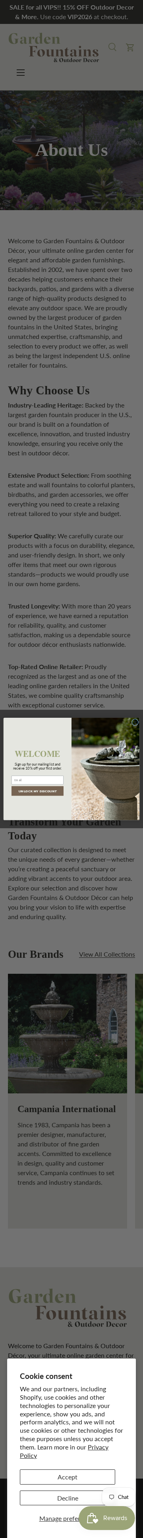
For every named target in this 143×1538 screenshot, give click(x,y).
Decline (67, 1498)
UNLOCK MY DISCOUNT (37, 791)
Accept (67, 1477)
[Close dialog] (135, 722)
